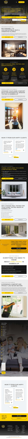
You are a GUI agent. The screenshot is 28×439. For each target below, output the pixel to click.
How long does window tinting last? (7, 267)
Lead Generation (19, 437)
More (4, 148)
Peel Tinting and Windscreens (13, 436)
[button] (16, 2)
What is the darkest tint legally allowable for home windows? (11, 271)
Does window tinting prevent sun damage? (8, 269)
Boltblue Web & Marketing (13, 437)
